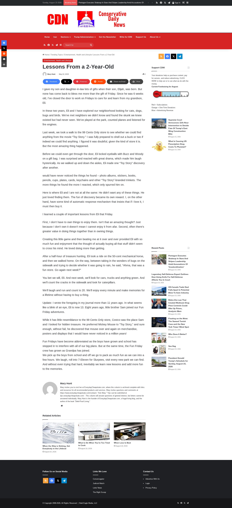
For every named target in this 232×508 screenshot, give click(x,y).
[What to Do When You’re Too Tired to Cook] (94, 431)
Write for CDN (126, 37)
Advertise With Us (153, 479)
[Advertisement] (170, 199)
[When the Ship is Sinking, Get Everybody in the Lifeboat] (58, 432)
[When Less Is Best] (129, 431)
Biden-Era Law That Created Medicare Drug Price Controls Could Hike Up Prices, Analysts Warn (178, 305)
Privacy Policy (151, 488)
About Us (154, 37)
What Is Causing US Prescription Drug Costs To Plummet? (177, 144)
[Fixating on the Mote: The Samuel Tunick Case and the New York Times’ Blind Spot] (159, 322)
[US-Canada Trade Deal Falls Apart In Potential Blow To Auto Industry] (159, 291)
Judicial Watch (98, 483)
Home (47, 37)
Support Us (141, 37)
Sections (65, 37)
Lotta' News (97, 488)
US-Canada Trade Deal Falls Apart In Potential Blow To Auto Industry (178, 290)
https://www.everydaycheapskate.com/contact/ (78, 393)
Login (148, 483)
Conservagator (98, 479)
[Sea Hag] (159, 350)
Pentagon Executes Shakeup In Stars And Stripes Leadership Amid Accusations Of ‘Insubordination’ (118, 3)
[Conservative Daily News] (88, 19)
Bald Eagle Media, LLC (88, 503)
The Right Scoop (99, 492)
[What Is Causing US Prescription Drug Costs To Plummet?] (159, 146)
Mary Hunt (51, 74)
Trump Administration (84, 37)
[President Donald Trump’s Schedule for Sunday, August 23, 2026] (159, 362)
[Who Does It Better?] (159, 338)
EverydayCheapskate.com (94, 387)
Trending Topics (57, 55)
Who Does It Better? (177, 334)
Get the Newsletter (107, 37)
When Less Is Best (122, 443)
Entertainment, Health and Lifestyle (78, 55)
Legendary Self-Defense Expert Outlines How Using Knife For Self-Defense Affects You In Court (170, 277)
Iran (55, 37)
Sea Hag (172, 346)
